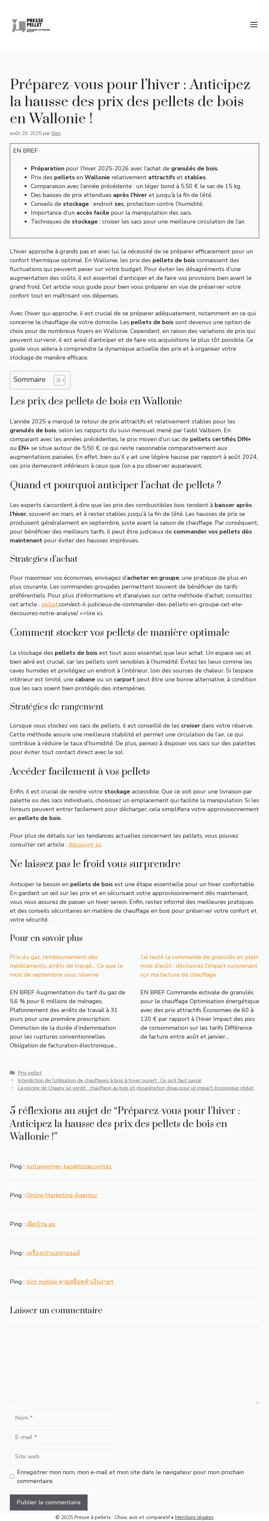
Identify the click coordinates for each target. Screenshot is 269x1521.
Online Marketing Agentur (61, 1195)
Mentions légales (194, 1517)
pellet (49, 604)
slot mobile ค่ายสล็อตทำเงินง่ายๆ (70, 1282)
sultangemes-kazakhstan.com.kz (69, 1166)
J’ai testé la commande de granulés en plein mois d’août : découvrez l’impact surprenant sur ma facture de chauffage (199, 966)
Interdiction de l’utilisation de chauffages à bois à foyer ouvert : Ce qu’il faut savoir (109, 1080)
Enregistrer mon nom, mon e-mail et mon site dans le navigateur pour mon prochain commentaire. (130, 1476)
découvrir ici (85, 844)
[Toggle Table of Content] (56, 380)
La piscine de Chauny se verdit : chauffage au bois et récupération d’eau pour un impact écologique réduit (136, 1088)
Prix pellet (30, 1073)
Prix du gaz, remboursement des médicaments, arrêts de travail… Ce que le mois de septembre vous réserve (66, 966)
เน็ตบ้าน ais (40, 1224)
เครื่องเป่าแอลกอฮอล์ (53, 1253)
